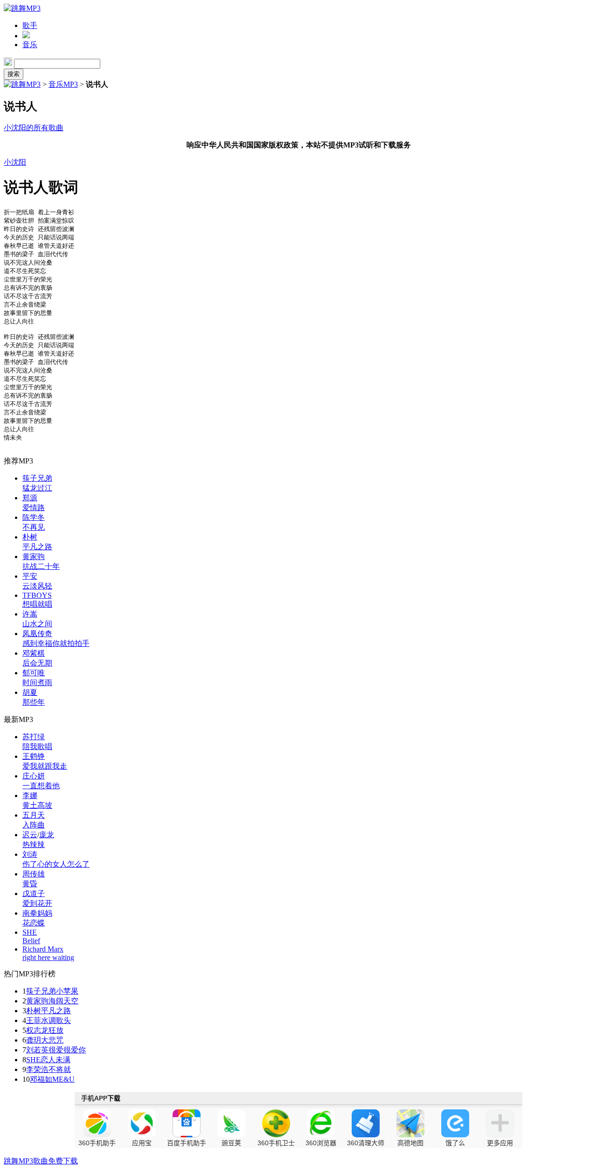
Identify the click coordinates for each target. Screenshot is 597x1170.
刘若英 (37, 1050)
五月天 (33, 815)
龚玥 (33, 1040)
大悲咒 (52, 1040)
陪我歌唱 (37, 746)
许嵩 (29, 614)
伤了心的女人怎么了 (56, 864)
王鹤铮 (33, 756)
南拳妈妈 (37, 913)
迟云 (29, 835)
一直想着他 (41, 786)
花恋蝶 (33, 923)
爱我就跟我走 (44, 766)
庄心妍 (33, 776)
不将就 (60, 1069)
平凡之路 (37, 547)
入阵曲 (33, 825)
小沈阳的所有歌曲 (33, 128)
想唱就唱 (37, 604)
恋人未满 (55, 1060)
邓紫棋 (33, 653)
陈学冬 (33, 517)
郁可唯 (33, 673)
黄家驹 (33, 556)
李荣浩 (37, 1069)
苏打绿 (33, 737)
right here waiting (48, 957)
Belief (31, 941)
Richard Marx (42, 949)
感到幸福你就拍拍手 (56, 643)
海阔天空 (63, 1001)
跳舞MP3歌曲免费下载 (41, 1161)
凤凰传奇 (37, 634)
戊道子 (33, 893)
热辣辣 (33, 844)
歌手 (29, 25)
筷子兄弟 (37, 478)
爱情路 (33, 507)
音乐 (29, 45)
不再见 (33, 527)
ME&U (63, 1079)
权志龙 (37, 1030)
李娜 (29, 795)
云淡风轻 (37, 586)
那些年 (33, 702)
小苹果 (67, 991)
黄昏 (29, 884)
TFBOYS (37, 595)
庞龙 (46, 835)
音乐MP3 (63, 84)
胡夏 (29, 692)
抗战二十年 (41, 566)
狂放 (56, 1030)
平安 (29, 576)
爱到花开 (37, 903)
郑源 (29, 498)
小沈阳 (15, 162)
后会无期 (37, 663)
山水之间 (37, 624)
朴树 (29, 537)
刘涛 (29, 854)
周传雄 (33, 874)
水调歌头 (56, 1020)
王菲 (33, 1020)
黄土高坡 (37, 805)
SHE (29, 932)
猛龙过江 (37, 488)
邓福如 (41, 1079)
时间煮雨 (37, 683)
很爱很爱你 (67, 1050)
